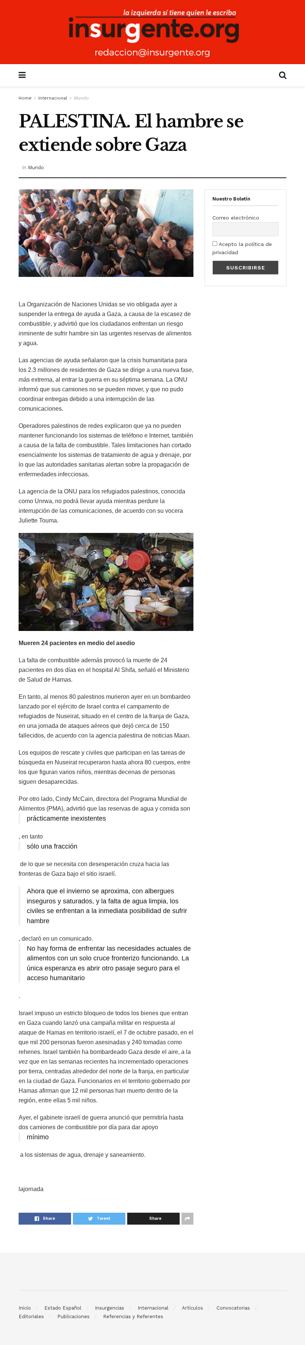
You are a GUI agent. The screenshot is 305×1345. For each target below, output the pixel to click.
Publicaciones (73, 1316)
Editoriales (31, 1316)
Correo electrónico (235, 218)
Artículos (192, 1308)
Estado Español (62, 1308)
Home (25, 98)
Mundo (81, 98)
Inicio (25, 1308)
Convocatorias (233, 1308)
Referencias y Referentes (133, 1316)
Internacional (52, 98)
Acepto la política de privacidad (242, 248)
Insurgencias (109, 1308)
